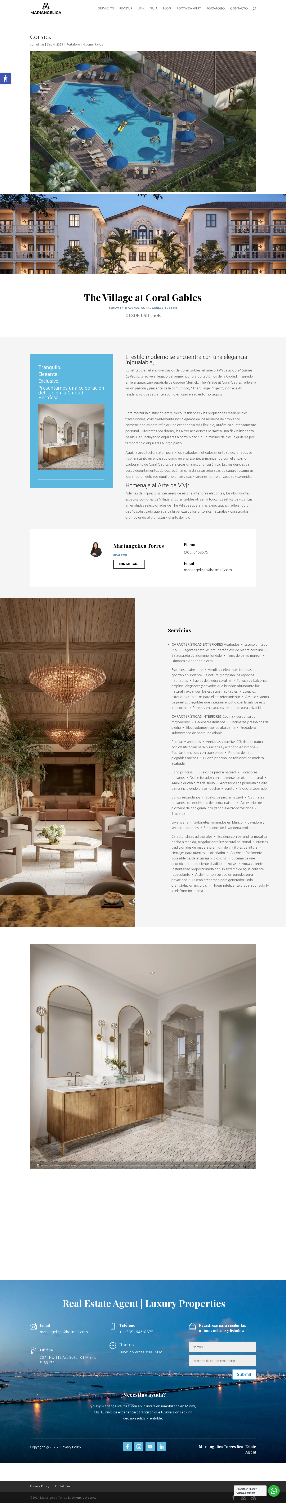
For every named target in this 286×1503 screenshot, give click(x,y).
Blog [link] (167, 8)
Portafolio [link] (215, 8)
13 (84, 462)
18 (101, 462)
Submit (244, 1374)
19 (175, 1160)
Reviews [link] (125, 8)
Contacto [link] (239, 8)
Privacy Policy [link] (70, 1447)
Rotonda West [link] (188, 8)
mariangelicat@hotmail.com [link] (208, 570)
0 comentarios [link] (93, 44)
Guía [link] (153, 8)
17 (98, 462)
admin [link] (39, 44)
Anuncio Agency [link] (84, 1497)
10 (73, 462)
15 (91, 462)
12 (80, 462)
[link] (5, 78)
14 (87, 462)
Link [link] (141, 8)
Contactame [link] (129, 564)
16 (94, 462)
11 (76, 462)
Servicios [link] (106, 8)
